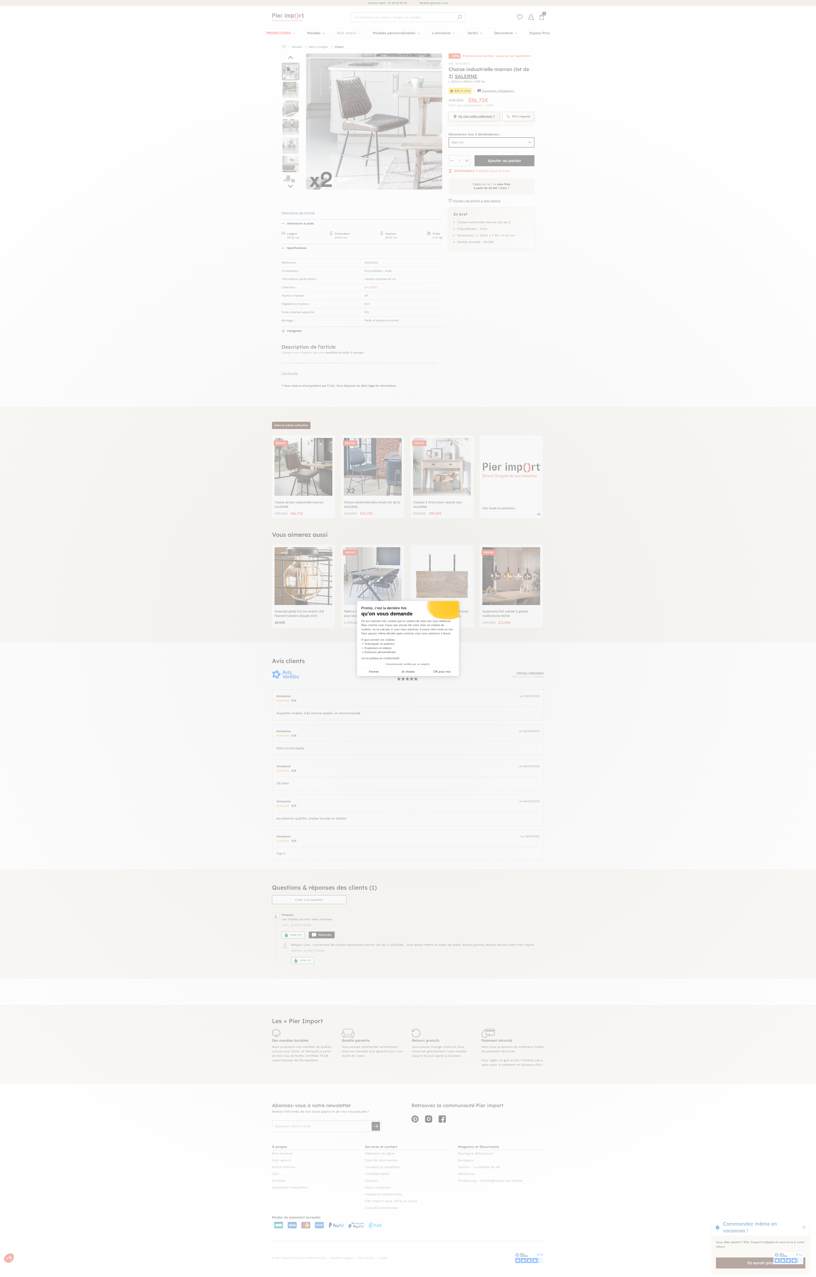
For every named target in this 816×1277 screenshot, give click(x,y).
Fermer (374, 671)
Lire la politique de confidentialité (380, 658)
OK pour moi (442, 671)
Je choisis (408, 671)
